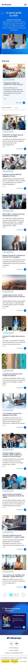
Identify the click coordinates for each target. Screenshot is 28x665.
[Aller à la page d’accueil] (14, 639)
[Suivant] (23, 595)
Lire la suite (14, 84)
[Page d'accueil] (6, 4)
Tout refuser (14, 661)
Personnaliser (23, 661)
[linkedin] (11, 644)
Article (16, 107)
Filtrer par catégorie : (7, 107)
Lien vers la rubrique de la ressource (14, 621)
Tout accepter (5, 661)
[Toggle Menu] (25, 4)
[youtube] (17, 644)
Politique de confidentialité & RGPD (14, 653)
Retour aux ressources (2, 13)
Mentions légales (14, 650)
